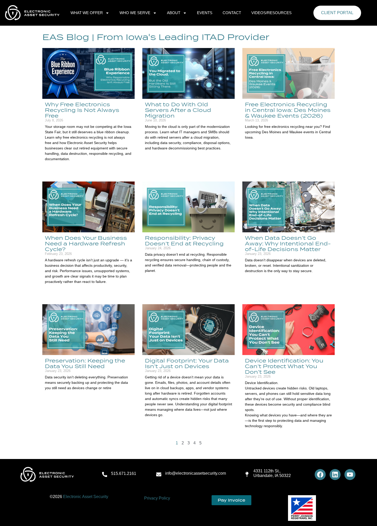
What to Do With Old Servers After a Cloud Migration (178, 110)
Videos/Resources (271, 13)
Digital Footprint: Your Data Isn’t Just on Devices (187, 363)
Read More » (54, 167)
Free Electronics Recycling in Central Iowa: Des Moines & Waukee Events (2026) (288, 110)
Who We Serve (135, 13)
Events (204, 13)
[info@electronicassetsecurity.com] (158, 474)
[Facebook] (320, 474)
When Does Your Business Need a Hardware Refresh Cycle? (86, 243)
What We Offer (87, 13)
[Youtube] (349, 474)
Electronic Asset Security (85, 496)
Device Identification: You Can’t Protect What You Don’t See (284, 366)
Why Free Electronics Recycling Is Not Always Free (82, 110)
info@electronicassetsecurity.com (195, 473)
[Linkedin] (335, 474)
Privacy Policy (157, 498)
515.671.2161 (123, 473)
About (173, 13)
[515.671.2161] (104, 474)
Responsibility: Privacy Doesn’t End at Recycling (184, 240)
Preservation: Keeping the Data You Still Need (85, 363)
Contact (232, 13)
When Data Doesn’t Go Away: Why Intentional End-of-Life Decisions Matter (288, 243)
